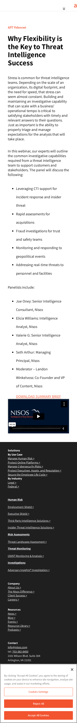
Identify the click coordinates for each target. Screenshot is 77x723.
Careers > (13, 599)
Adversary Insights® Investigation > (29, 570)
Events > (13, 621)
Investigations (16, 562)
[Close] (72, 669)
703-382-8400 (20, 651)
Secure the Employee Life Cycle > (27, 474)
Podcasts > (14, 629)
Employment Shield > (21, 507)
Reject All (38, 703)
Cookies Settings (38, 692)
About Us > (14, 587)
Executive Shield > (18, 514)
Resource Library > (19, 626)
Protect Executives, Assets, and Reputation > (34, 470)
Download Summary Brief (38, 396)
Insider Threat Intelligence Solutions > (31, 527)
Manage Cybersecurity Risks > (25, 466)
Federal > (13, 486)
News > (12, 613)
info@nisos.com (17, 647)
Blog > (11, 618)
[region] (38, 693)
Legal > (12, 482)
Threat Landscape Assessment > (27, 542)
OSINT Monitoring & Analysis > (26, 556)
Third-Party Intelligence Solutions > (29, 520)
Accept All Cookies (38, 715)
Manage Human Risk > (21, 458)
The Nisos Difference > (21, 591)
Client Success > (17, 595)
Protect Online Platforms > (24, 462)
